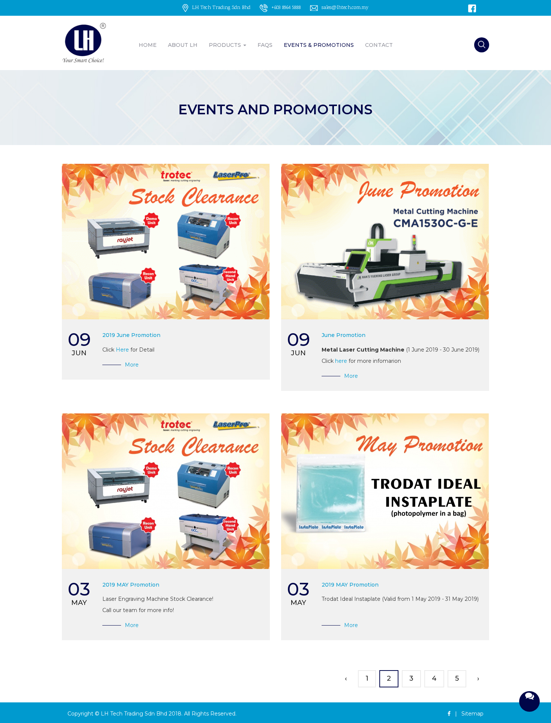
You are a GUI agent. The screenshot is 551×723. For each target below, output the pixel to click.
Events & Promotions (319, 45)
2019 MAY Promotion (130, 584)
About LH (183, 45)
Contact (379, 45)
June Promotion (343, 335)
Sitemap (472, 713)
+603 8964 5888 (286, 8)
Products (226, 45)
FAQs (265, 45)
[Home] (84, 43)
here (341, 361)
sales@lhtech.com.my (345, 8)
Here (122, 349)
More (132, 364)
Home (148, 45)
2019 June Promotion (131, 335)
